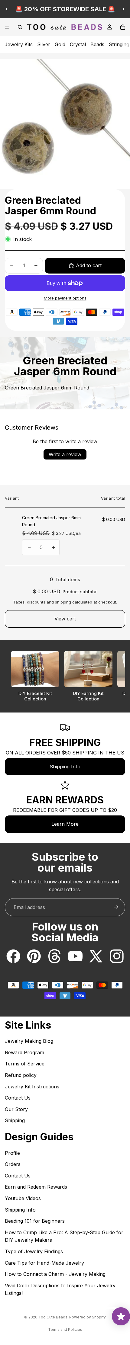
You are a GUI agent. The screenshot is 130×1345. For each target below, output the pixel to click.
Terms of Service (24, 1064)
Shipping (15, 1120)
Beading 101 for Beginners (35, 1221)
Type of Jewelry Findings (34, 1251)
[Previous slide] (6, 9)
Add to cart (89, 265)
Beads (97, 44)
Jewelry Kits (19, 44)
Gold (60, 44)
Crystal (78, 44)
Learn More (65, 824)
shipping (63, 602)
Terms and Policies (65, 1329)
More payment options (65, 298)
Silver (43, 44)
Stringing (119, 44)
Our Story (16, 1109)
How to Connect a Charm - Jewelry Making (55, 1274)
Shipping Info (65, 767)
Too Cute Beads (52, 1317)
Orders (13, 1164)
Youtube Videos (23, 1198)
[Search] (20, 27)
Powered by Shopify (87, 1317)
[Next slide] (123, 9)
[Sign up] (116, 907)
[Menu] (7, 27)
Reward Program (24, 1052)
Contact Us (18, 1098)
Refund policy (21, 1075)
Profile (12, 1153)
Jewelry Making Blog (29, 1041)
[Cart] (122, 27)
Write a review (65, 454)
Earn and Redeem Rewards (36, 1187)
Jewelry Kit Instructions (32, 1087)
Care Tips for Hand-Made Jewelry (44, 1263)
